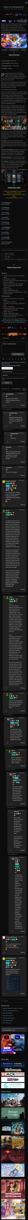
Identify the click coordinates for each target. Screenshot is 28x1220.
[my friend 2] (12, 1069)
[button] (26, 2)
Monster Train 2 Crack (8, 319)
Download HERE (5, 204)
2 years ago (21, 480)
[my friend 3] (12, 1074)
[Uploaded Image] (13, 501)
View (12, 1099)
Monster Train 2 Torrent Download (16, 322)
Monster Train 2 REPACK (13, 320)
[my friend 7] (12, 1085)
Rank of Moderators (8, 1013)
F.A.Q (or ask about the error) (10, 1010)
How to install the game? (9, 1018)
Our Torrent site (7, 1023)
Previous (6, 338)
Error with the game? (8, 1020)
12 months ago (21, 446)
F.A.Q (21, 198)
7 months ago (21, 393)
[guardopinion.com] (12, 1064)
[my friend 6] (12, 1079)
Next (23, 338)
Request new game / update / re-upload (13, 1008)
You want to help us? (8, 1015)
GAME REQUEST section (8, 1030)
